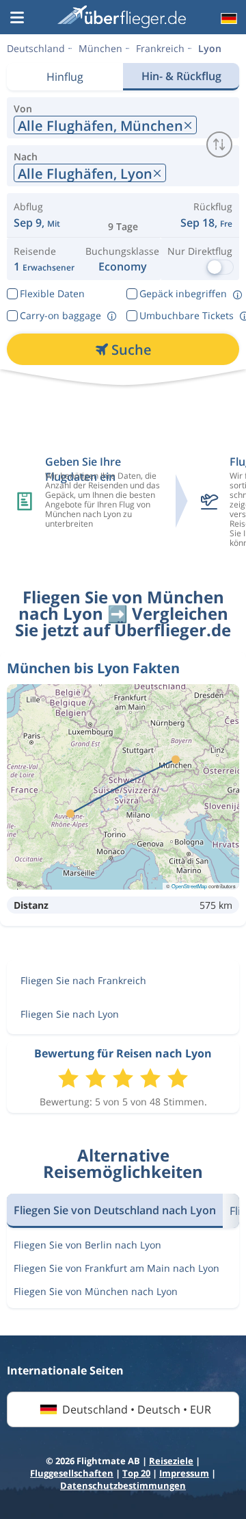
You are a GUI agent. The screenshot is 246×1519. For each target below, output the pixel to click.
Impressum (184, 1473)
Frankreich (160, 48)
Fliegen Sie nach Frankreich (83, 980)
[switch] (219, 144)
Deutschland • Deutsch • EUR (136, 1409)
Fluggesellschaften (71, 1473)
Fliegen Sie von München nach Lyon (96, 1291)
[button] (17, 18)
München (100, 48)
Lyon (209, 48)
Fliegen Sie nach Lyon (69, 1013)
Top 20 (136, 1473)
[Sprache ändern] (227, 18)
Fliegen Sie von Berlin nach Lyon (87, 1244)
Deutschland (36, 48)
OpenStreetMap (189, 886)
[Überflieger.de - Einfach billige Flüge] (121, 16)
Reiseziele (171, 1461)
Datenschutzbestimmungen (123, 1485)
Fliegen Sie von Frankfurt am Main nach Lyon (116, 1268)
